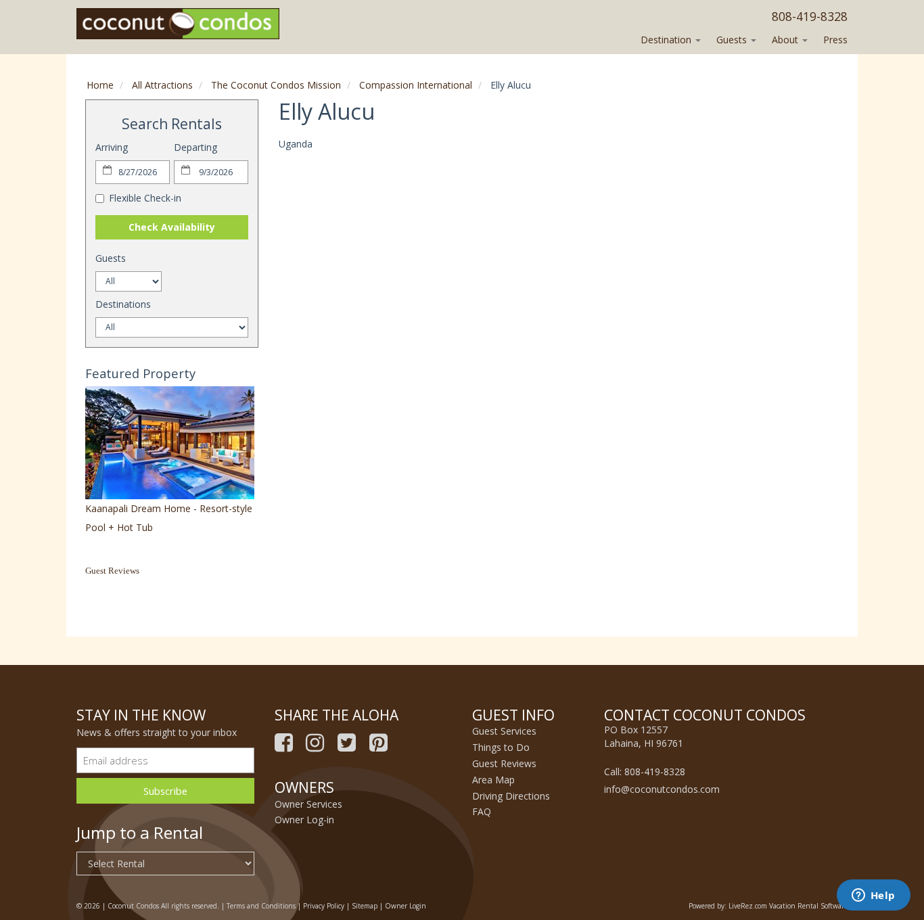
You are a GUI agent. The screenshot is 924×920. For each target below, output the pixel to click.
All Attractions (162, 84)
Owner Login (405, 906)
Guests (732, 39)
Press (835, 39)
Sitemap (364, 906)
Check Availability (172, 227)
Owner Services (308, 804)
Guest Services (504, 730)
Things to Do (501, 747)
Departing (195, 147)
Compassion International (415, 84)
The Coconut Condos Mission (276, 84)
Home (100, 84)
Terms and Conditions (261, 906)
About (786, 39)
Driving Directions (511, 795)
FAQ (481, 811)
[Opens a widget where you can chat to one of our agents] (873, 896)
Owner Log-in (304, 819)
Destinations (123, 304)
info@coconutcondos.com (662, 789)
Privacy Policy (323, 906)
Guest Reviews (112, 571)
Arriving (111, 147)
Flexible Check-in (145, 197)
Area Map (493, 779)
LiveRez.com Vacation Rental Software (788, 906)
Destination (667, 39)
